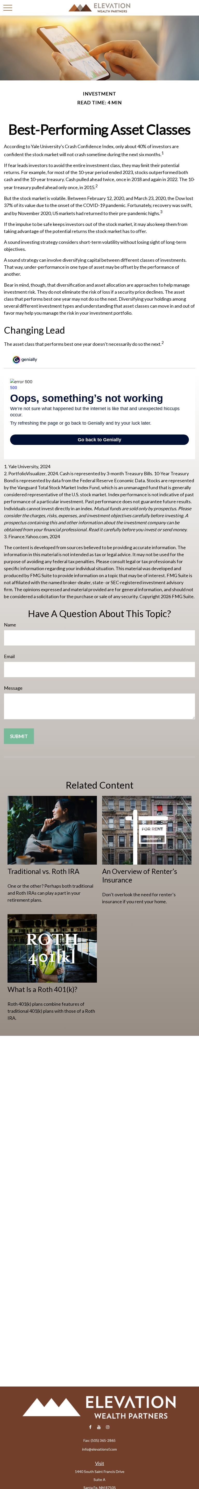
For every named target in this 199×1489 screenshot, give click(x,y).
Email (9, 656)
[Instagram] (107, 1426)
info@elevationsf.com (99, 1449)
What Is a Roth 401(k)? (42, 989)
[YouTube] (99, 1426)
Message (13, 688)
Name (10, 625)
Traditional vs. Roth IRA (43, 871)
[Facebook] (90, 1426)
